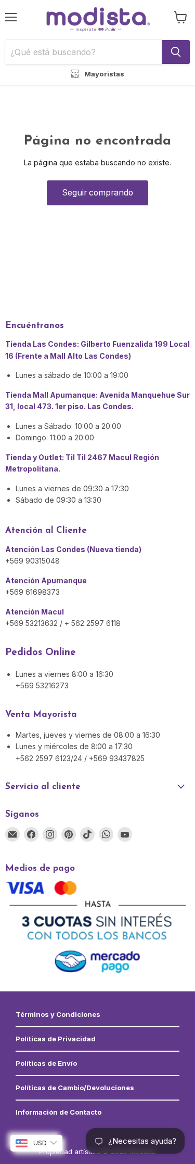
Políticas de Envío (46, 1063)
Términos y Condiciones (58, 1014)
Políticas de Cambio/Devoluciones (75, 1087)
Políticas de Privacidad (56, 1039)
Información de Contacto (58, 1112)
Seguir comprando (97, 193)
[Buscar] (176, 52)
